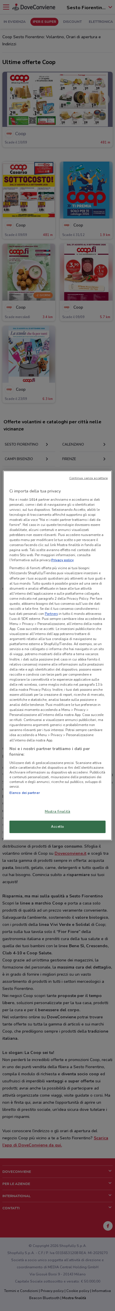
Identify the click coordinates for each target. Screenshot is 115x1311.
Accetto (57, 826)
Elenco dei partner (24, 792)
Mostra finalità (57, 811)
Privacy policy (62, 560)
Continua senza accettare (88, 478)
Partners (51, 613)
